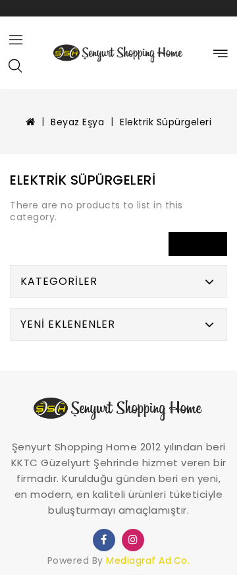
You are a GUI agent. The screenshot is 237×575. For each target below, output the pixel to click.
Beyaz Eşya (77, 122)
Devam (198, 243)
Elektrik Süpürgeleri (165, 122)
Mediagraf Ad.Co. (148, 560)
